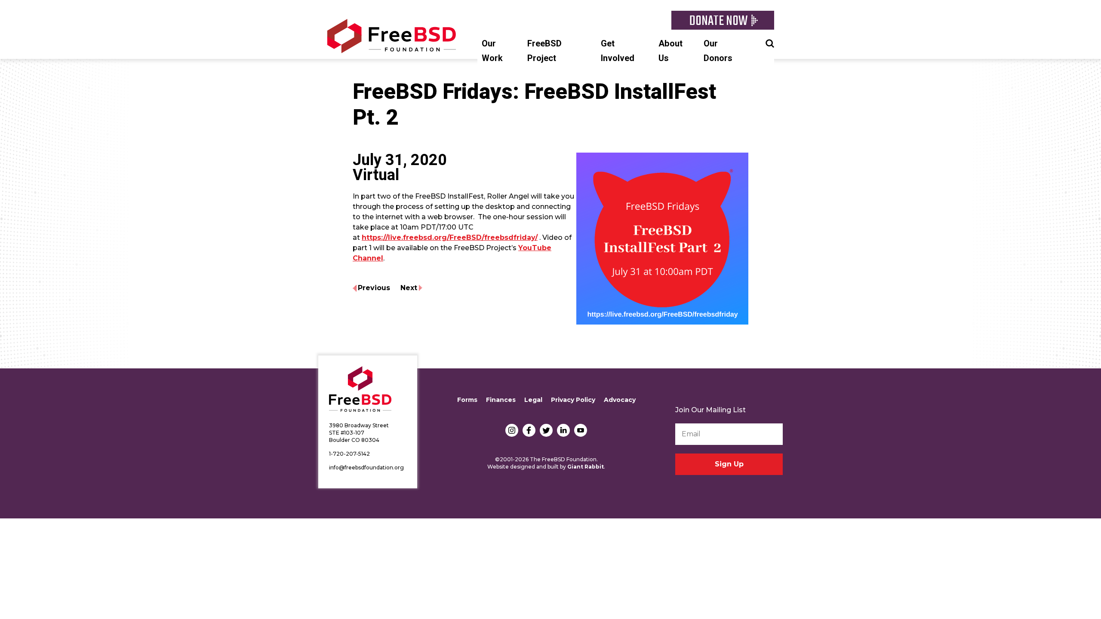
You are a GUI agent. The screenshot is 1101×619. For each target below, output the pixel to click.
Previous (374, 288)
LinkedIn (563, 430)
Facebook (529, 430)
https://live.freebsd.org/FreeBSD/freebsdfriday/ (450, 237)
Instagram (511, 430)
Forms (467, 400)
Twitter (546, 430)
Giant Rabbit (585, 466)
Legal (533, 400)
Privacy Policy (573, 400)
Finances (501, 400)
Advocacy (620, 400)
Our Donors (718, 50)
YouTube (580, 430)
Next (408, 288)
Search (770, 42)
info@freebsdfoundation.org (366, 467)
